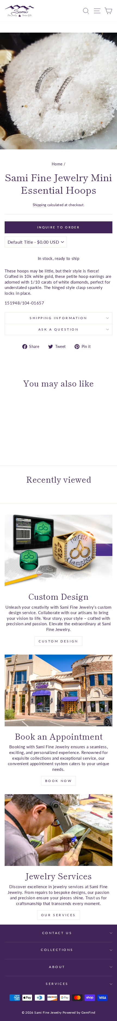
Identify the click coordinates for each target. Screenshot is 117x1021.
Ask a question (58, 329)
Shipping (40, 205)
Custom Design (58, 641)
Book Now (58, 781)
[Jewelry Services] (58, 830)
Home (57, 164)
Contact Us (57, 933)
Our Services (58, 915)
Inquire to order (58, 227)
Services (57, 984)
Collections (57, 950)
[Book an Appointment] (58, 690)
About (57, 967)
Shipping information (58, 318)
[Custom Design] (58, 550)
